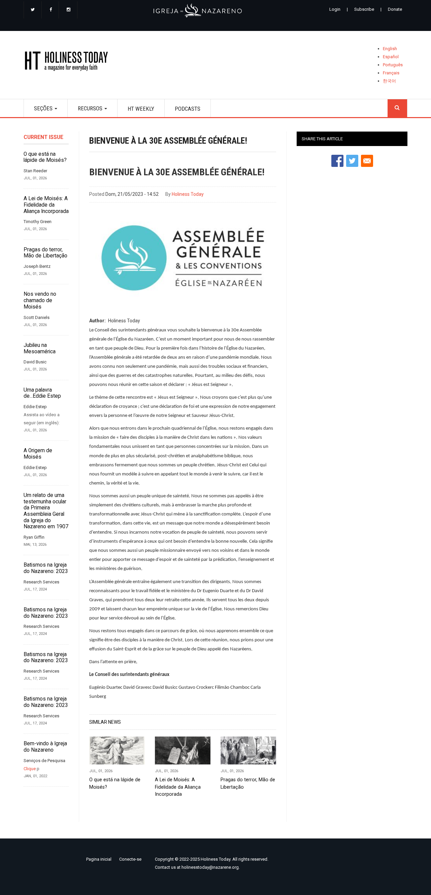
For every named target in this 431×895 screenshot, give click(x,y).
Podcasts (187, 108)
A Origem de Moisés (38, 454)
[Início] (68, 62)
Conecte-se (130, 859)
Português (393, 64)
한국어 (389, 80)
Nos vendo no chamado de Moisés (40, 300)
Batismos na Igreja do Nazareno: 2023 (46, 568)
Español (391, 56)
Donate (395, 9)
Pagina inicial (98, 859)
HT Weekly (141, 108)
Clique (30, 768)
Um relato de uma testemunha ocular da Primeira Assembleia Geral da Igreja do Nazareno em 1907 (46, 511)
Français (391, 72)
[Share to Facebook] (337, 161)
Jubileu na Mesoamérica (40, 348)
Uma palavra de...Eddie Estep (42, 393)
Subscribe (364, 9)
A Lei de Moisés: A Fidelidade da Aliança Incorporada (46, 204)
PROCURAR (397, 108)
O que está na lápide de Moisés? (45, 157)
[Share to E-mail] (367, 161)
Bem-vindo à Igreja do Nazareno (45, 747)
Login (334, 9)
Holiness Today (188, 194)
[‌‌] (33, 10)
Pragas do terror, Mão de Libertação (45, 253)
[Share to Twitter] (352, 161)
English (390, 48)
